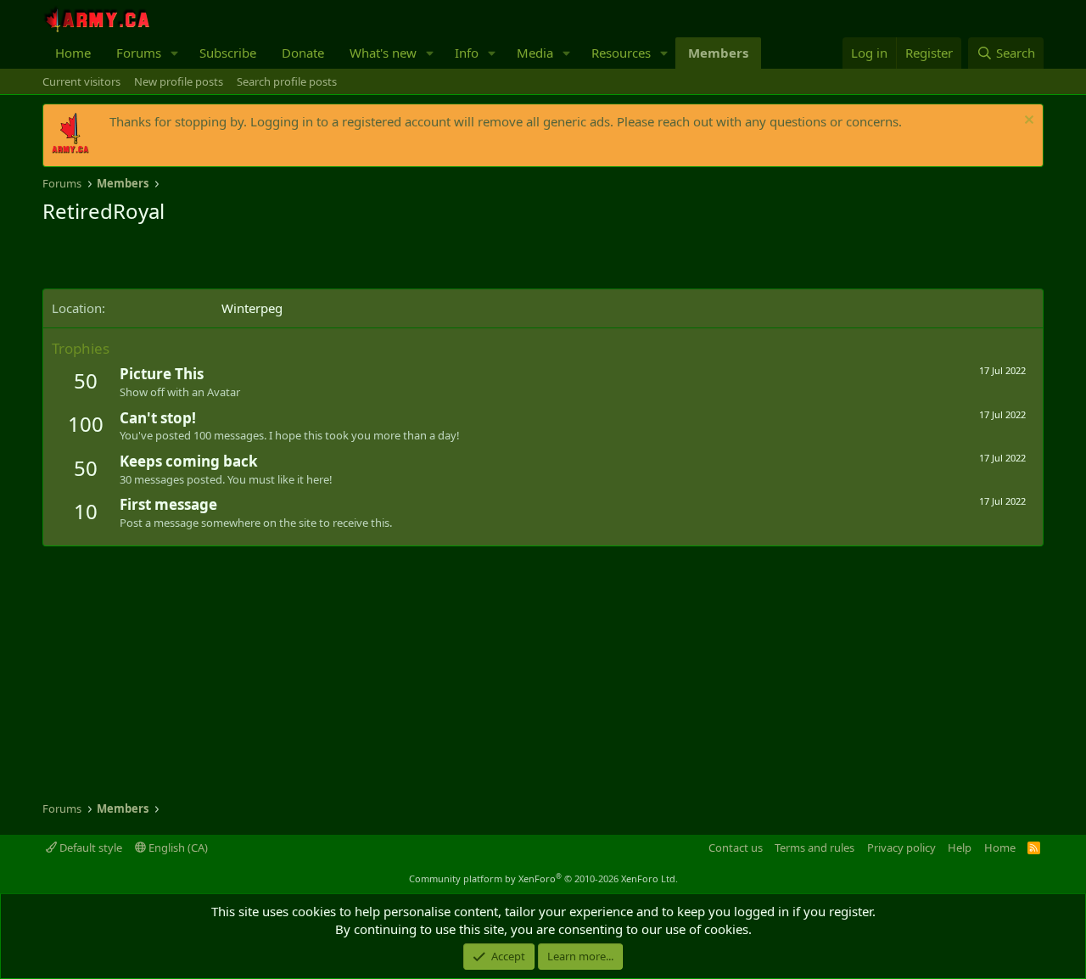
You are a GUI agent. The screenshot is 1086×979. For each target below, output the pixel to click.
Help (959, 847)
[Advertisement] (240, 258)
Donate (303, 52)
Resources (621, 52)
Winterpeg (252, 307)
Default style (89, 847)
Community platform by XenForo (543, 878)
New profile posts (178, 81)
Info (467, 52)
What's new (383, 52)
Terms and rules (814, 847)
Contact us (735, 847)
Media (535, 52)
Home (73, 52)
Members (718, 52)
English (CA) (177, 847)
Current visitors (81, 81)
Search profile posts (287, 81)
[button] (175, 53)
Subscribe (227, 52)
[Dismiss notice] (1027, 122)
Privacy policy (901, 847)
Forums (138, 52)
